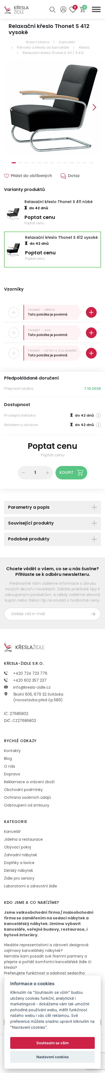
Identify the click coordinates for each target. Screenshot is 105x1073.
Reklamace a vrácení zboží (29, 782)
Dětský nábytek (18, 870)
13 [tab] (91, 162)
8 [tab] (59, 162)
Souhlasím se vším (52, 1043)
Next (94, 107)
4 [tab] (33, 162)
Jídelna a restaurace (23, 839)
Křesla (84, 47)
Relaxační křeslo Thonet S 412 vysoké (61, 237)
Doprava (12, 774)
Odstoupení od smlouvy (26, 805)
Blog (8, 758)
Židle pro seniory (19, 878)
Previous (10, 107)
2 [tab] (20, 162)
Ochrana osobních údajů (27, 797)
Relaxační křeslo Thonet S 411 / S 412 (53, 52)
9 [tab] (65, 162)
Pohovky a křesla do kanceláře (43, 47)
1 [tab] (14, 162)
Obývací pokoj (17, 847)
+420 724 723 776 (29, 673)
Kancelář (67, 42)
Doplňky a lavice (19, 862)
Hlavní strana (37, 42)
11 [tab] (78, 162)
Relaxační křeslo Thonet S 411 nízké (58, 201)
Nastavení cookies (52, 1057)
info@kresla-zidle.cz (31, 687)
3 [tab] (26, 162)
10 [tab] (72, 162)
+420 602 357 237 (29, 680)
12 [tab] (85, 162)
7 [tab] (52, 162)
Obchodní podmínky (23, 789)
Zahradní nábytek (20, 855)
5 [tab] (39, 162)
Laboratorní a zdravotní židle (30, 886)
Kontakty (12, 750)
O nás (9, 766)
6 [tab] (46, 162)
